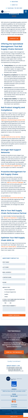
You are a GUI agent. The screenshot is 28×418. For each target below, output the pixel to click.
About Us (15, 5)
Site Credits (14, 412)
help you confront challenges (15, 182)
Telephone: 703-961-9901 (14, 8)
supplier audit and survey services (10, 137)
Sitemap (22, 410)
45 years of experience (10, 218)
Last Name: (6, 267)
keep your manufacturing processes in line (13, 120)
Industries (15, 1)
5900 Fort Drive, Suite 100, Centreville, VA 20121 (14, 391)
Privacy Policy (17, 410)
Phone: (5, 282)
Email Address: (7, 272)
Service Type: (7, 287)
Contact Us (14, 38)
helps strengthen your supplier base (11, 166)
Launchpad (14, 404)
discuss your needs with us (8, 246)
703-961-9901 (14, 396)
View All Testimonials (14, 352)
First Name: (6, 262)
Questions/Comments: (9, 305)
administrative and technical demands (12, 197)
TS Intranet (14, 406)
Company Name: (7, 277)
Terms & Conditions (7, 410)
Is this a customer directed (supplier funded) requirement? (14, 300)
